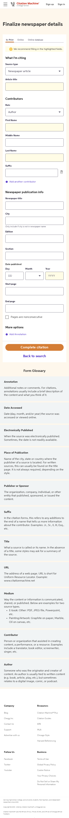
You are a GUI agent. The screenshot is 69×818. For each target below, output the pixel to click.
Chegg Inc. (9, 719)
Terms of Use (43, 759)
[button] (34, 71)
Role (7, 105)
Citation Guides (44, 719)
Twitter (7, 765)
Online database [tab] (35, 40)
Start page (10, 284)
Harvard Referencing (46, 741)
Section (9, 249)
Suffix (8, 166)
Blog (6, 713)
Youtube (8, 770)
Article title (11, 79)
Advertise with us (12, 735)
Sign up (50, 4)
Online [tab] (20, 40)
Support (7, 730)
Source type (11, 64)
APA (39, 724)
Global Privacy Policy (46, 765)
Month (28, 269)
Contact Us (9, 724)
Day (7, 269)
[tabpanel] (34, 193)
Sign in (61, 4)
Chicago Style (43, 735)
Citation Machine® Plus (47, 713)
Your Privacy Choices (46, 776)
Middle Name (12, 135)
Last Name (11, 151)
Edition (9, 232)
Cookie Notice (43, 770)
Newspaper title (13, 198)
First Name (11, 120)
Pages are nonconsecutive (26, 317)
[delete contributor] (62, 172)
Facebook (8, 759)
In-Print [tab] (9, 40)
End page (10, 301)
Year (47, 269)
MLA (39, 730)
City (7, 214)
